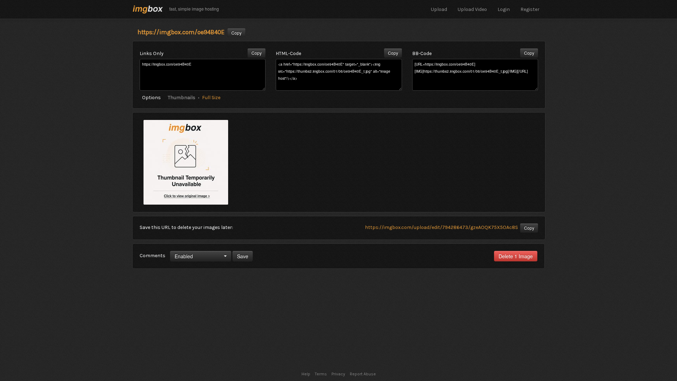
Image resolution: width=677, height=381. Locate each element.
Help (305, 373)
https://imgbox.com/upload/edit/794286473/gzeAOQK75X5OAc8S (441, 227)
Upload (439, 9)
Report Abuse (363, 373)
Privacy (338, 373)
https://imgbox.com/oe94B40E (181, 32)
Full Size (211, 98)
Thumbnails (181, 98)
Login (504, 9)
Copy (236, 33)
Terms (321, 373)
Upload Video (472, 9)
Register (529, 9)
